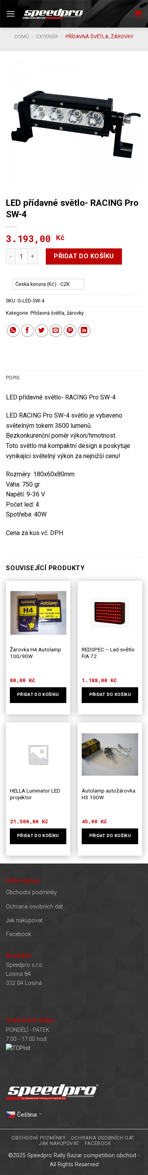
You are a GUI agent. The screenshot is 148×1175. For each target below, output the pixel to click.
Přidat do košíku (84, 256)
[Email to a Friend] (55, 330)
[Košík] (138, 13)
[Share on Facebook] (27, 330)
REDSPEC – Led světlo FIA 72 (108, 653)
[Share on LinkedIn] (84, 330)
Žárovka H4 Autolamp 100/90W (35, 653)
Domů (22, 36)
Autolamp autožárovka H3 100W (108, 794)
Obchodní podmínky (31, 892)
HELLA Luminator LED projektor (35, 794)
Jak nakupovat (24, 920)
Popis (12, 377)
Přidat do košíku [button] (38, 694)
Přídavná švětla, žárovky (99, 36)
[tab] (74, 378)
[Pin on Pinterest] (70, 330)
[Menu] (10, 13)
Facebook (18, 934)
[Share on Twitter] (41, 330)
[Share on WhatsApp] (13, 330)
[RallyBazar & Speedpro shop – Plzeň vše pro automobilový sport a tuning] (53, 14)
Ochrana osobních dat (34, 906)
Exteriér (47, 36)
